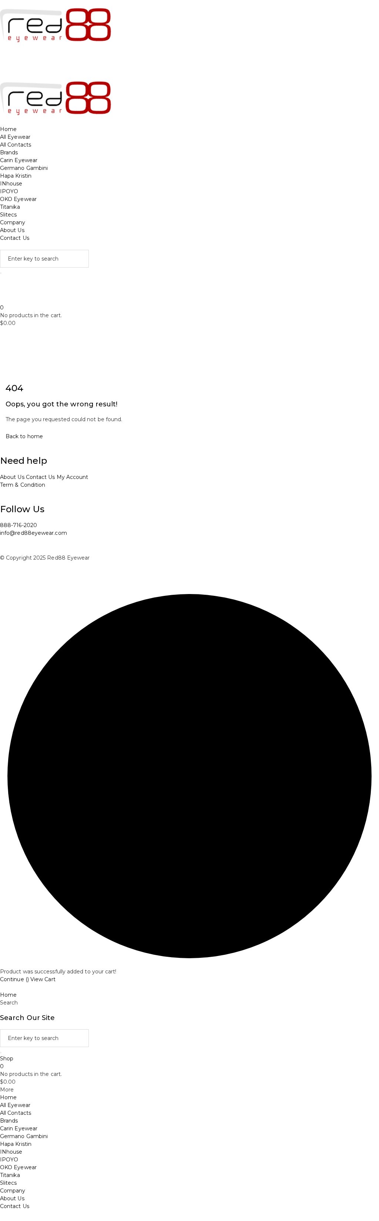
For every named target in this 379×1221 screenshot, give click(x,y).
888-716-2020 (18, 525)
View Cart (43, 979)
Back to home (24, 436)
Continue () (14, 979)
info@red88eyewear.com (33, 533)
